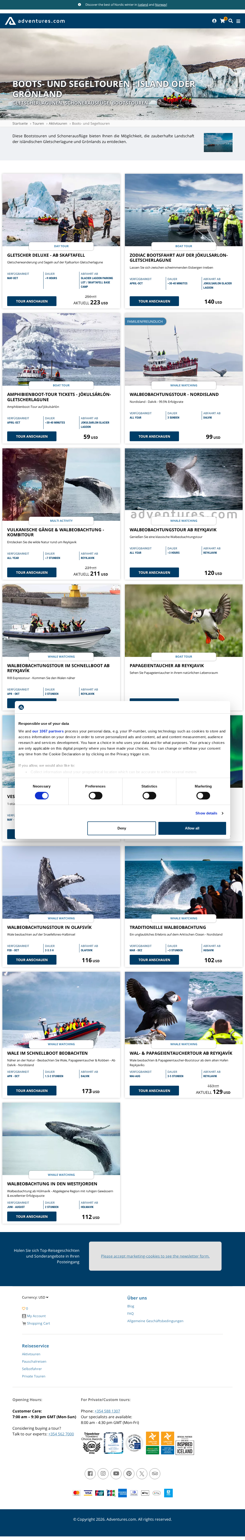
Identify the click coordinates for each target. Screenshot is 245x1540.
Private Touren (33, 1376)
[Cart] (222, 21)
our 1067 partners (48, 731)
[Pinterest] (128, 1473)
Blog (130, 1306)
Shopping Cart (38, 1323)
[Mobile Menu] (238, 21)
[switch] (95, 795)
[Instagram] (103, 1473)
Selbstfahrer (32, 1368)
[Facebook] (90, 1473)
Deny (121, 828)
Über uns (137, 1298)
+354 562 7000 (61, 1434)
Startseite (20, 123)
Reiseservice (35, 1346)
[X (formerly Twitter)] (141, 1473)
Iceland (143, 4)
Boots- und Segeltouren (91, 123)
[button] (35, 1298)
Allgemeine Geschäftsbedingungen (155, 1321)
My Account (36, 1316)
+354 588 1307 (107, 1411)
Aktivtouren (58, 123)
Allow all (192, 828)
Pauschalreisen (34, 1361)
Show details (206, 813)
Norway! (161, 4)
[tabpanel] (218, 143)
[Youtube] (116, 1473)
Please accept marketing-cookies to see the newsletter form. (155, 1256)
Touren (38, 123)
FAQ (130, 1313)
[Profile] (214, 21)
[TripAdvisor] (154, 1473)
